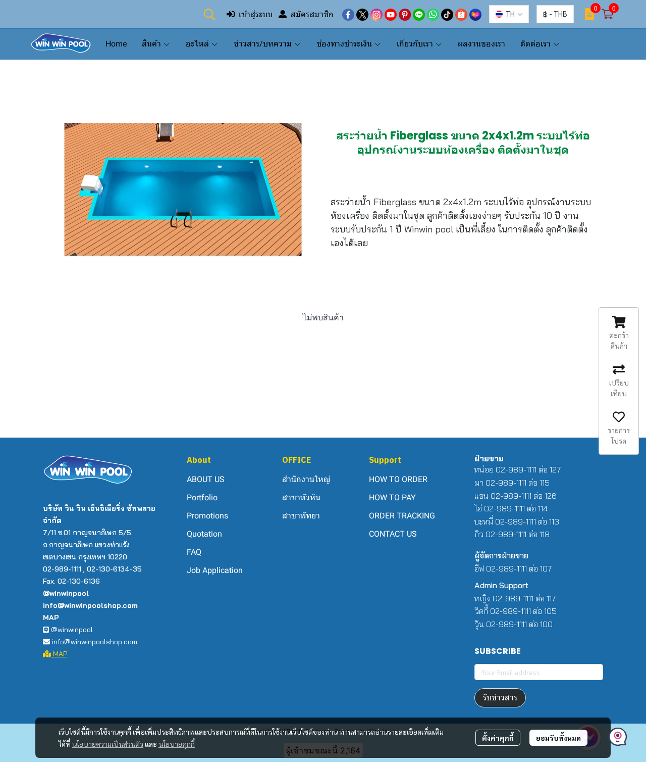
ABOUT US (206, 479)
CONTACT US (393, 534)
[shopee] (461, 14)
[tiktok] (447, 14)
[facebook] (348, 14)
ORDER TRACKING (402, 515)
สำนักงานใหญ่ (306, 479)
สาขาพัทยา (301, 515)
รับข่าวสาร (500, 697)
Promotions (207, 515)
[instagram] (376, 14)
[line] (419, 14)
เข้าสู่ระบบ (256, 14)
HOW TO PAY (392, 497)
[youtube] (391, 14)
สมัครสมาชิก (312, 14)
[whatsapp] (433, 14)
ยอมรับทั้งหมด (558, 737)
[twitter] (362, 14)
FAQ (194, 552)
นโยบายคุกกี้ (176, 743)
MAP (59, 653)
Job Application (215, 570)
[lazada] (475, 14)
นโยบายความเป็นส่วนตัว (107, 743)
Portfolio (202, 497)
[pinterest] (405, 14)
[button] (209, 14)
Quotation (204, 534)
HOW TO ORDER (398, 479)
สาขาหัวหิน (301, 497)
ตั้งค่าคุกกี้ (498, 737)
